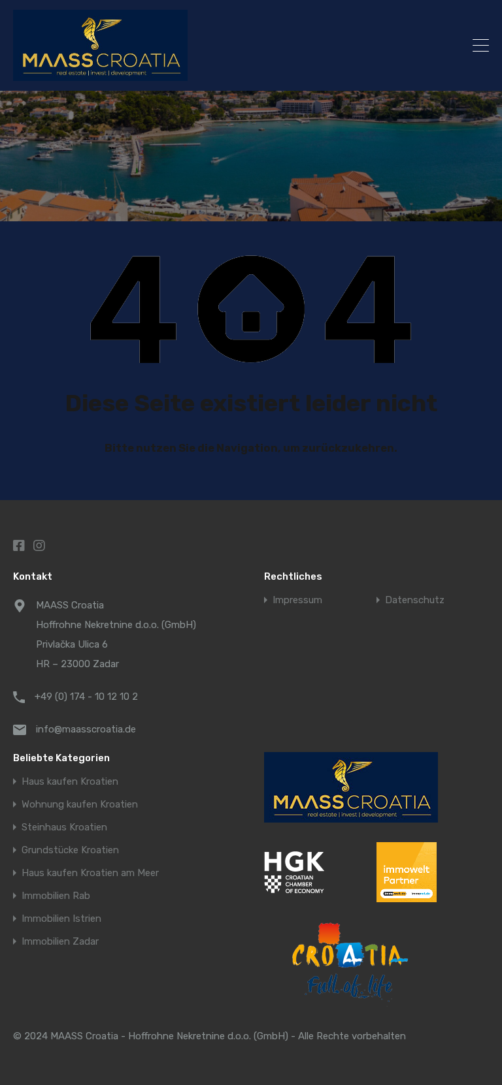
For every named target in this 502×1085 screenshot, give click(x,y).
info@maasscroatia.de (86, 729)
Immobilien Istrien (61, 919)
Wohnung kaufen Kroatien (80, 805)
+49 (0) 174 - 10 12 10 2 (86, 696)
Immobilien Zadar (60, 942)
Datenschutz (414, 600)
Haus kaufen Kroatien (70, 782)
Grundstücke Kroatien (70, 850)
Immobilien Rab (56, 896)
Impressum (297, 600)
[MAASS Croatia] (193, 45)
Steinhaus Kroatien (64, 827)
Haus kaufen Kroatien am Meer (90, 873)
